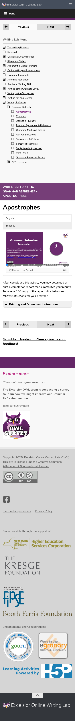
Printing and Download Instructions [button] (33, 304)
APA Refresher (19, 162)
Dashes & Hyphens (26, 121)
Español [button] (10, 225)
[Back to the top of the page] (37, 695)
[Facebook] (6, 501)
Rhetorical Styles (16, 61)
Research (12, 52)
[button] (5, 47)
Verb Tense (22, 153)
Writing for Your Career (19, 98)
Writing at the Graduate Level (23, 89)
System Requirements (17, 511)
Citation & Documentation (21, 56)
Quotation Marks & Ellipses (30, 130)
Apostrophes (23, 111)
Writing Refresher (16, 102)
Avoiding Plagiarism (18, 79)
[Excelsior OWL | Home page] (29, 4)
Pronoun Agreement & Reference (33, 125)
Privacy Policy (43, 511)
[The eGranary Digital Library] (53, 659)
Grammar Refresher (22, 107)
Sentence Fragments (27, 144)
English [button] (10, 218)
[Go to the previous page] (6, 324)
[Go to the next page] (68, 324)
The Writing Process (18, 47)
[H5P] (37, 678)
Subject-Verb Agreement (29, 148)
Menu (12, 13)
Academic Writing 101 (19, 84)
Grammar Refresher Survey (30, 157)
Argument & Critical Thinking (22, 66)
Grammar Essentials (18, 75)
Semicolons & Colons (27, 139)
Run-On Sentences (26, 134)
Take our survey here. (16, 406)
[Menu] (70, 4)
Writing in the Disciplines (20, 93)
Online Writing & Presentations (23, 70)
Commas (21, 116)
